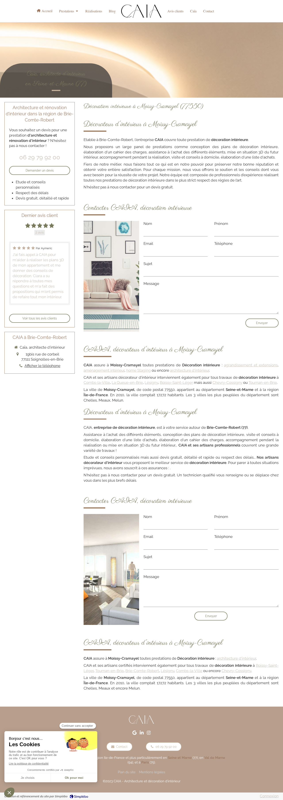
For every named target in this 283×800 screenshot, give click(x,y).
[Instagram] (149, 733)
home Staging (138, 370)
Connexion (269, 796)
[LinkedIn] (142, 733)
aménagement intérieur (104, 370)
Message (151, 283)
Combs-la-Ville (97, 382)
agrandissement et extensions (251, 365)
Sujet (147, 263)
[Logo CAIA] (141, 11)
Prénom (221, 223)
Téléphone (223, 243)
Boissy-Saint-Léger (176, 382)
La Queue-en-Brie (127, 382)
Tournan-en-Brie (263, 382)
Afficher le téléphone (42, 365)
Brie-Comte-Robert (142, 671)
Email (148, 243)
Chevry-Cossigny (227, 382)
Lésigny (151, 382)
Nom (147, 223)
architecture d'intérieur (189, 370)
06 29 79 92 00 (39, 157)
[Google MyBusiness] (134, 733)
